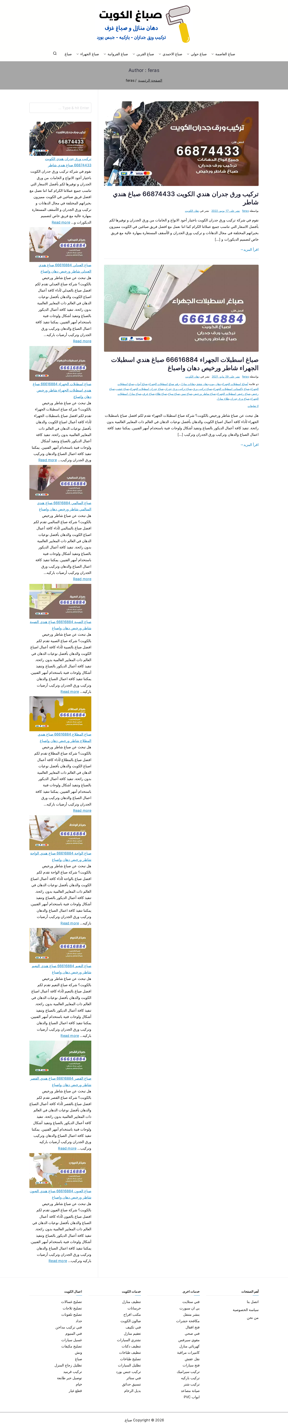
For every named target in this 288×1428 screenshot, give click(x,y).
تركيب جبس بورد (128, 1372)
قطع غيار (75, 1391)
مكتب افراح (132, 1314)
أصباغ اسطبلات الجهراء (235, 384)
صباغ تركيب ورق (202, 389)
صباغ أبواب (141, 384)
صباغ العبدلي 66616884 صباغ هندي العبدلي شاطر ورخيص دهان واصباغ (65, 268)
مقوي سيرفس (189, 1340)
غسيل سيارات (71, 1340)
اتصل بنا (253, 1302)
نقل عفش (192, 1359)
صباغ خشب (122, 389)
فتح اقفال (193, 1327)
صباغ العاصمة (225, 54)
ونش (78, 1352)
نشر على (225, 210)
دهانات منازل (187, 384)
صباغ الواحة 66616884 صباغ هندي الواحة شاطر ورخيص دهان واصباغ (60, 856)
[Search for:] (60, 108)
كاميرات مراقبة (188, 1352)
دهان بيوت (215, 384)
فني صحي (192, 1333)
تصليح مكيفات (71, 1346)
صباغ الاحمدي (172, 54)
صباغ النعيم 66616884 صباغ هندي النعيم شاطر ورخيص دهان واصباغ (61, 969)
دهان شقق (202, 384)
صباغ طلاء (161, 393)
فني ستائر (133, 1378)
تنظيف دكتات (131, 1346)
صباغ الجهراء (89, 54)
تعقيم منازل (132, 1333)
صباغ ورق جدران (239, 398)
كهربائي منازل (189, 1346)
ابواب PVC (192, 1397)
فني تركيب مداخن (68, 1327)
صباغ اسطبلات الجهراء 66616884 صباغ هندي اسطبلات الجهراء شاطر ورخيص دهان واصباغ (62, 390)
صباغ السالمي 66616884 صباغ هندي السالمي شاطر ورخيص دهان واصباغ (64, 506)
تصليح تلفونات (71, 1314)
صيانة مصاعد (190, 1391)
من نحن (253, 1318)
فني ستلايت (191, 1302)
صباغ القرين (145, 54)
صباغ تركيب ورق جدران (178, 389)
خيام (79, 1384)
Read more (61, 221)
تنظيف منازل (131, 1302)
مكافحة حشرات (188, 1321)
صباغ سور (186, 393)
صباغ (68, 54)
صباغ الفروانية (118, 54)
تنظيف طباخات (130, 1352)
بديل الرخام (132, 1391)
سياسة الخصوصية (246, 1310)
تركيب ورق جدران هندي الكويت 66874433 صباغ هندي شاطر (68, 162)
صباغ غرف (148, 393)
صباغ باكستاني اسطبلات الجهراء (231, 389)
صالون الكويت (130, 1321)
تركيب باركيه (190, 1378)
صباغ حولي (199, 54)
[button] (213, 54)
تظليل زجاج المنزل (68, 1365)
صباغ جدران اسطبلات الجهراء (147, 389)
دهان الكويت (192, 210)
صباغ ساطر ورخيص (204, 393)
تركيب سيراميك (188, 1372)
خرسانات (134, 1308)
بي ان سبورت (189, 1308)
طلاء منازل (223, 398)
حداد (79, 1321)
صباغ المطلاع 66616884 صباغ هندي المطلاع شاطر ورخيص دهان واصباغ (64, 737)
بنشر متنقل (191, 1314)
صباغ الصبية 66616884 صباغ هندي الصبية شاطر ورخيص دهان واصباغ (60, 625)
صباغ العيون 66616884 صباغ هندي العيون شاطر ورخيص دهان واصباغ (60, 1194)
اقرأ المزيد (251, 249)
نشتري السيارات (129, 1340)
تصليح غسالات (71, 1302)
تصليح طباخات (130, 1359)
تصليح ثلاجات (72, 1308)
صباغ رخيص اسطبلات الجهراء (233, 393)
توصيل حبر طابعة (69, 1378)
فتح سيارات (191, 1365)
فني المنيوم (73, 1333)
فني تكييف (133, 1327)
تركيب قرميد (72, 1372)
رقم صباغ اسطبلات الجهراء (164, 384)
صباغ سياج (174, 393)
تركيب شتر (192, 1384)
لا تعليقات (253, 406)
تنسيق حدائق (131, 1384)
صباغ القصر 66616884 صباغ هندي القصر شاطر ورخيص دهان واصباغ (60, 1081)
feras (245, 210)
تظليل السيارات (129, 1365)
